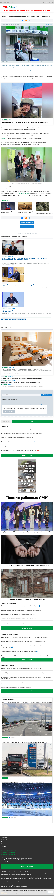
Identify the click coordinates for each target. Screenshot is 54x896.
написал (3, 138)
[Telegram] (29, 20)
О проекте (4, 838)
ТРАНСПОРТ (5, 737)
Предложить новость (27, 226)
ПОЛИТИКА (10, 256)
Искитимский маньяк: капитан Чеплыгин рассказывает (15, 402)
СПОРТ (5, 817)
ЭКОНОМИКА (5, 777)
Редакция (4, 840)
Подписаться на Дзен (9, 411)
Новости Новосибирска (27, 222)
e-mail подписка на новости (10, 850)
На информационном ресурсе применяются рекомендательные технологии (16, 883)
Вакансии (4, 844)
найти (32, 421)
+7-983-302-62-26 (31, 881)
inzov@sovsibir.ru (4, 879)
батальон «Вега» (23, 193)
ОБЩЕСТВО (11, 367)
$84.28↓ (14, 2)
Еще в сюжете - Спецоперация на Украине (13, 319)
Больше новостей (27, 455)
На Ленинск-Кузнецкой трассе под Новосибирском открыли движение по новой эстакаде (27, 702)
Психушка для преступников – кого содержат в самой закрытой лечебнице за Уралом (23, 404)
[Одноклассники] (26, 20)
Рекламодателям (6, 842)
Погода (3, 846)
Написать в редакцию (27, 866)
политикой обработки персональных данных (33, 892)
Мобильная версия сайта (8, 854)
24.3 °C (10, 2)
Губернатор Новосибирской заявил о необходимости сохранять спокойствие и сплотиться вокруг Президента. (25, 287)
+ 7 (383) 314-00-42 (35, 878)
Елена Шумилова (15, 24)
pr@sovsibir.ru (20, 881)
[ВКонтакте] (22, 20)
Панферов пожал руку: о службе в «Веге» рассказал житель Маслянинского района (25, 122)
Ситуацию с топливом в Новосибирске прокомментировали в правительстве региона (25, 742)
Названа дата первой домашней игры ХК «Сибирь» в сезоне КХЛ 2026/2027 (23, 782)
